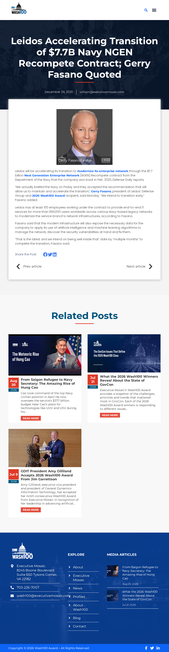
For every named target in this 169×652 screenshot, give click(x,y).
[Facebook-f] (146, 648)
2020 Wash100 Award (48, 196)
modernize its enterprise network (102, 171)
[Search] (146, 10)
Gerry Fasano (101, 191)
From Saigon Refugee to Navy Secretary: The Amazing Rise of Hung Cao (140, 572)
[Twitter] (152, 648)
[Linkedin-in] (158, 648)
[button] (154, 10)
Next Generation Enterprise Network (51, 175)
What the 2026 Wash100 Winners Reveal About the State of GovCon (139, 595)
